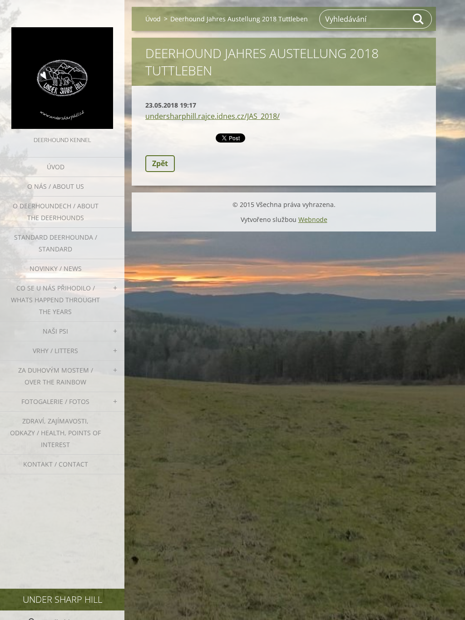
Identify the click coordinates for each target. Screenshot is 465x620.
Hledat (419, 19)
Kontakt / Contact (55, 464)
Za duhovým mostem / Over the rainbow (55, 376)
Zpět (160, 163)
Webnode (312, 219)
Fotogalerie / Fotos (55, 401)
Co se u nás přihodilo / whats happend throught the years (55, 300)
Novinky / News (56, 268)
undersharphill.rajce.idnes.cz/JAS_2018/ (212, 116)
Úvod (55, 166)
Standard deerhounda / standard (55, 243)
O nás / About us (55, 186)
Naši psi (55, 331)
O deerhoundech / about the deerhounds (56, 212)
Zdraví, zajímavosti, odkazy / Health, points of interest (55, 433)
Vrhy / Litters (55, 350)
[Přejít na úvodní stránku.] (62, 67)
